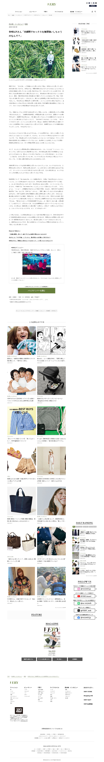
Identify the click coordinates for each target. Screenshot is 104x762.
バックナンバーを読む (36, 291)
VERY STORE (88, 691)
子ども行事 (40, 698)
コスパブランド (13, 696)
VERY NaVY (87, 700)
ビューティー (33, 11)
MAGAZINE (42, 734)
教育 (39, 699)
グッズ (39, 696)
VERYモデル (37, 15)
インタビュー (19, 15)
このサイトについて (43, 736)
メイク (25, 689)
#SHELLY (54, 310)
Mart (54, 749)
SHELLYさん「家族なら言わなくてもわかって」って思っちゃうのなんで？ (31, 240)
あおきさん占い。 (89, 687)
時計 (11, 703)
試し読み (59, 659)
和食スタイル (67, 749)
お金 (51, 699)
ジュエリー (12, 693)
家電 (51, 701)
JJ (34, 749)
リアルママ (40, 701)
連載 (13, 15)
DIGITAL (48, 734)
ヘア (25, 693)
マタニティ (12, 701)
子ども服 (40, 694)
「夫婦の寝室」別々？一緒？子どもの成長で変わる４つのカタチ (28, 234)
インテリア (52, 691)
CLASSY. (39, 749)
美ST (58, 749)
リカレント (44, 15)
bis (61, 749)
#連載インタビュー (40, 310)
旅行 (51, 694)
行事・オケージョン (14, 698)
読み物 (50, 15)
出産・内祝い (40, 693)
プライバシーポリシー (53, 736)
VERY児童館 (40, 689)
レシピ (51, 689)
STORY (49, 749)
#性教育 (48, 310)
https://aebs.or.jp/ (24, 720)
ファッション (18, 11)
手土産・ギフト (53, 698)
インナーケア (27, 696)
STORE (54, 734)
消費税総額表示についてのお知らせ (52, 728)
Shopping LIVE (88, 696)
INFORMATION (61, 734)
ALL (9, 15)
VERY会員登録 (88, 704)
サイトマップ (62, 736)
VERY (44, 749)
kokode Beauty (47, 752)
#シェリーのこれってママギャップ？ (25, 310)
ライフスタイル (59, 11)
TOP (8, 676)
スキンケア (26, 691)
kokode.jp (39, 752)
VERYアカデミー (28, 15)
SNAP (11, 699)
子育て (45, 11)
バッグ (11, 691)
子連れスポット (41, 691)
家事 (51, 696)
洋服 (11, 694)
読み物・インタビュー (76, 11)
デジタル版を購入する (43, 659)
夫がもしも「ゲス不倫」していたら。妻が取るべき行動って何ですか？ (30, 237)
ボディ (25, 694)
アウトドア (52, 693)
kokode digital (64, 752)
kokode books (55, 752)
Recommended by (58, 607)
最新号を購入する (28, 659)
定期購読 (74, 659)
